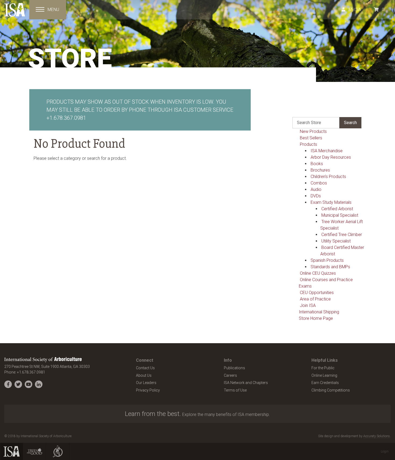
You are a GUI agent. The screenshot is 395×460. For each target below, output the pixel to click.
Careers (230, 375)
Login (385, 451)
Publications (234, 368)
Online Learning (324, 375)
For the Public (323, 368)
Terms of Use (235, 390)
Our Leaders (146, 383)
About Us (144, 375)
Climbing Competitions (330, 390)
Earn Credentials (325, 383)
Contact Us (145, 368)
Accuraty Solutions (376, 436)
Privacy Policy (148, 390)
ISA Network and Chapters (246, 383)
